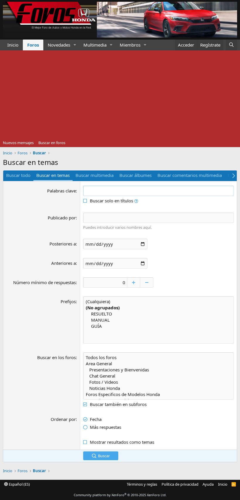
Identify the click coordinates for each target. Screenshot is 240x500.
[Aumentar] (133, 282)
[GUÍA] (158, 326)
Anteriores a (63, 263)
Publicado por (62, 218)
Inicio (12, 45)
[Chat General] (158, 376)
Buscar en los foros (56, 357)
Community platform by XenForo (120, 495)
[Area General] (158, 364)
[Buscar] (231, 45)
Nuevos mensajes (18, 142)
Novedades (59, 45)
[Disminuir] (146, 282)
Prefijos (68, 301)
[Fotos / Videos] (158, 382)
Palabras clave (61, 191)
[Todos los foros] (158, 357)
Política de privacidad (180, 484)
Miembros (130, 45)
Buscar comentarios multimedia (189, 175)
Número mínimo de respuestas (44, 282)
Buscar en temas (53, 175)
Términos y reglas (142, 484)
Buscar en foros (51, 142)
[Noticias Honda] (158, 388)
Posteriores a (62, 244)
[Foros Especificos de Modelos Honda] (158, 394)
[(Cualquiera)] (158, 301)
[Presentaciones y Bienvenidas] (158, 370)
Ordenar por (63, 419)
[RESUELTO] (158, 314)
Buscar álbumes (135, 175)
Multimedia (95, 45)
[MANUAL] (158, 320)
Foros (33, 45)
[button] (75, 45)
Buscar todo (18, 175)
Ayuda (208, 484)
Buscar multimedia (95, 175)
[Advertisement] (120, 94)
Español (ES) (19, 484)
